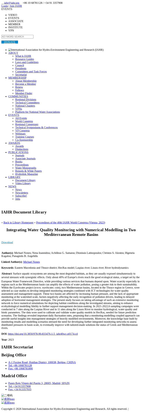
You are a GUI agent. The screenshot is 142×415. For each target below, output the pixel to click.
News (18, 189)
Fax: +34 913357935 (19, 389)
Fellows (19, 90)
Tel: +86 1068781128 (20, 365)
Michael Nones (31, 261)
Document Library (25, 180)
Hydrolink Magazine (26, 174)
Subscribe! (21, 195)
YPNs (18, 108)
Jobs (17, 198)
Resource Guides (24, 59)
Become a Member (25, 83)
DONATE (9, 42)
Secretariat (21, 74)
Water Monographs (25, 167)
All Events (21, 118)
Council (19, 65)
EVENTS (13, 115)
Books (18, 161)
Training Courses (24, 136)
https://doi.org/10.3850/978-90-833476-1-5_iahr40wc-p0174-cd (43, 333)
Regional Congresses (26, 124)
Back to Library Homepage (18, 222)
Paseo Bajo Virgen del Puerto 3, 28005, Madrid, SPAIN (39, 383)
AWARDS (14, 142)
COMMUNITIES (18, 96)
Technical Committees (27, 102)
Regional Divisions (25, 99)
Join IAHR (16, 5)
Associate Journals (25, 158)
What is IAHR (23, 56)
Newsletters (21, 192)
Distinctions (21, 149)
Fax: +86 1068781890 (20, 368)
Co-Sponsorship (24, 139)
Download (7, 242)
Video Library (23, 183)
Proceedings (22, 164)
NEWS (12, 186)
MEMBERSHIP (17, 77)
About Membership (26, 80)
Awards (19, 146)
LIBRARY (14, 177)
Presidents (20, 68)
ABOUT (13, 52)
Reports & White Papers (28, 170)
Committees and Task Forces (31, 71)
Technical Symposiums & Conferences (36, 127)
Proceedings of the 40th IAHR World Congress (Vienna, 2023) (70, 222)
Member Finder (23, 93)
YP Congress (22, 130)
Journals (19, 155)
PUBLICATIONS (18, 152)
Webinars (20, 133)
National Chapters (25, 105)
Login (4, 5)
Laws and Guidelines (26, 62)
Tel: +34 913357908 (19, 386)
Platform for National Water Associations (37, 111)
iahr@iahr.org (10, 2)
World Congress (24, 121)
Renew (19, 87)
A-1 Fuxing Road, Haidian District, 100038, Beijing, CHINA (42, 362)
